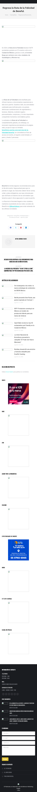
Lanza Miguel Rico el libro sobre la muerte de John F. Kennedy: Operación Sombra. (21, 720)
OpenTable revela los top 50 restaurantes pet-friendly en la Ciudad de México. (24, 325)
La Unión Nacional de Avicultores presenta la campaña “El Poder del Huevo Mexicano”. (24, 338)
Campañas (16, 215)
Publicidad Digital (9, 776)
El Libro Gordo (8, 772)
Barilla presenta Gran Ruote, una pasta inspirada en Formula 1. (24, 299)
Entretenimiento (24, 215)
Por (14, 217)
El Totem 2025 (7, 768)
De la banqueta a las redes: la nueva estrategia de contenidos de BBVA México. (24, 288)
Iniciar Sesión (9, 372)
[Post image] (7, 289)
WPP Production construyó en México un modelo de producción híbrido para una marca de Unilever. (24, 312)
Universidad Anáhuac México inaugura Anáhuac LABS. (21, 712)
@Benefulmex (14, 206)
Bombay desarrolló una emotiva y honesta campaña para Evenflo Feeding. (24, 351)
